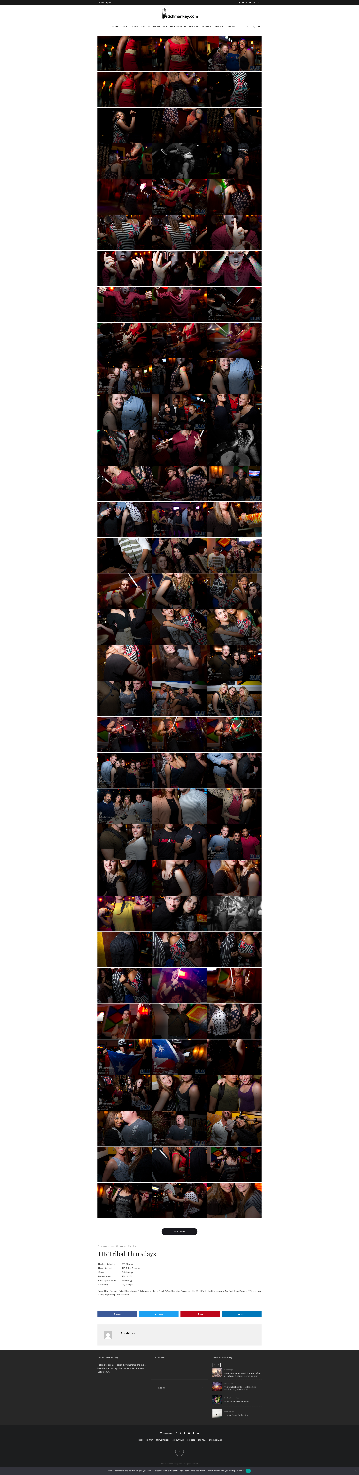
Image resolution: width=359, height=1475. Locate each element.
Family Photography (199, 26)
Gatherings (228, 1370)
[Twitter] (243, 3)
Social (135, 26)
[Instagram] (246, 3)
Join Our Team (178, 1440)
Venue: (101, 1272)
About (218, 26)
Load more (179, 1231)
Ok (248, 1471)
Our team (202, 1440)
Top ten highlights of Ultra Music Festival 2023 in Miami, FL (240, 1388)
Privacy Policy (162, 1440)
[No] (355, 1470)
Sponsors (191, 1440)
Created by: (103, 1284)
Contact (149, 1440)
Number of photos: (107, 1264)
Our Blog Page (215, 1440)
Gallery (115, 26)
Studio (156, 26)
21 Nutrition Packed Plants (236, 1401)
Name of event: (105, 1268)
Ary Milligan (128, 1333)
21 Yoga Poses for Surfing (236, 1415)
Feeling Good (229, 1398)
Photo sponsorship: (107, 1280)
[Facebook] (239, 3)
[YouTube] (250, 3)
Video (125, 26)
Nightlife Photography (174, 26)
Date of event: (105, 1276)
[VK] (198, 1433)
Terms (140, 1440)
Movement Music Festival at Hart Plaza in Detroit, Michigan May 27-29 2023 (242, 1374)
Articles (145, 26)
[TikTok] (254, 3)
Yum (237, 1398)
